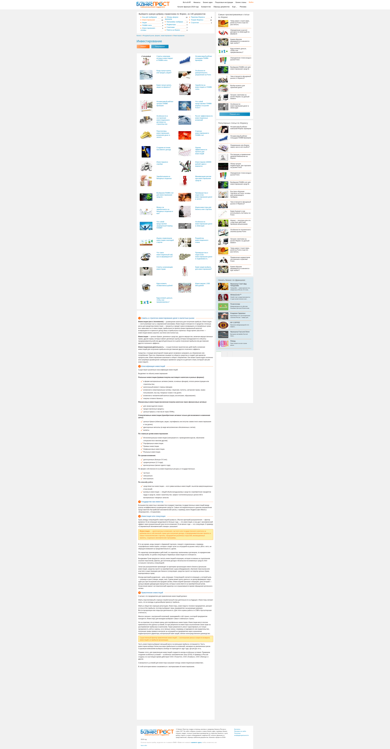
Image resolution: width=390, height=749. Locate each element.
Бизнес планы (241, 2)
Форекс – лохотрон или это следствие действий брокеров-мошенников (240, 222)
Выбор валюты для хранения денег (237, 86)
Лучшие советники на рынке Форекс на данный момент (239, 96)
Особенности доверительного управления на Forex (203, 73)
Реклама (243, 7)
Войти (250, 2)
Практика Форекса (198, 17)
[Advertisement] (175, 693)
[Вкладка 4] (230, 354)
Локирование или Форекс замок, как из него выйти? (240, 146)
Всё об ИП (187, 2)
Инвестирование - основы (148, 29)
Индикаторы (171, 24)
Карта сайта (144, 745)
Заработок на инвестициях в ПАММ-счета (203, 87)
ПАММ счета (147, 25)
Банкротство (206, 7)
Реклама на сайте (240, 731)
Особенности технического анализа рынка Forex (240, 230)
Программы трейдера (175, 22)
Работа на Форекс (173, 30)
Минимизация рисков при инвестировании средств (203, 178)
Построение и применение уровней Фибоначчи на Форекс (240, 156)
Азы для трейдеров (149, 17)
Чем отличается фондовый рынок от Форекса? (240, 77)
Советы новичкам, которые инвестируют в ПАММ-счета (165, 58)
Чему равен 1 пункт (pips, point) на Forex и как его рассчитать (239, 22)
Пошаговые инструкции (224, 2)
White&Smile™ (235, 295)
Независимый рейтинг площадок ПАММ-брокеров (203, 58)
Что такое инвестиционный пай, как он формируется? (165, 255)
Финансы (196, 2)
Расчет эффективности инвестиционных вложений (204, 118)
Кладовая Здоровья (237, 313)
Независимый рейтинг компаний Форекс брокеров (240, 127)
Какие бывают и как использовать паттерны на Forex (240, 213)
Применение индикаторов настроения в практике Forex (240, 259)
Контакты (237, 729)
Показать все (235, 114)
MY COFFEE (235, 322)
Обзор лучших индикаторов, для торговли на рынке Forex (240, 165)
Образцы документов (221, 7)
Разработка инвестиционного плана (201, 240)
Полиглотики (235, 304)
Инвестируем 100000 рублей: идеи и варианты (203, 164)
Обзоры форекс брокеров (171, 18)
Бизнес (139, 35)
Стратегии (195, 22)
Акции (144, 22)
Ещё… (234, 7)
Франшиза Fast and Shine (240, 332)
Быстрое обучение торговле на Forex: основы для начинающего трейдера (240, 194)
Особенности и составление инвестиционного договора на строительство (163, 120)
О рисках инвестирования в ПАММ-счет (202, 133)
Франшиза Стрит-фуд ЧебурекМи (238, 285)
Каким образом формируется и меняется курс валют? (239, 41)
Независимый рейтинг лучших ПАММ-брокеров (165, 103)
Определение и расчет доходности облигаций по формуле (240, 32)
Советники (171, 27)
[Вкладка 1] (218, 354)
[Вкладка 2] (224, 354)
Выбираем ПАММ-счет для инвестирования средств (165, 195)
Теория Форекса (197, 20)
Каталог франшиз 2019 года (188, 7)
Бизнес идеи (207, 2)
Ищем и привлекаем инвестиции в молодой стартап (165, 240)
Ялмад (232, 341)
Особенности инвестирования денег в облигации (203, 224)
